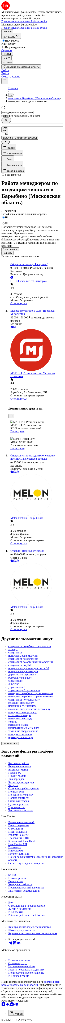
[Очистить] (6, 120)
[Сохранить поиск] (4, 129)
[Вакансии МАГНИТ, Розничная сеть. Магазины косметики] (36, 350)
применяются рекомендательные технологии (30, 983)
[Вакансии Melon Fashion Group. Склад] (36, 495)
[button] (5, 70)
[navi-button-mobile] (4, 81)
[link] (7, 62)
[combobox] (17, 112)
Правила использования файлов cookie (24, 27)
